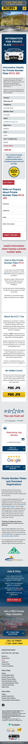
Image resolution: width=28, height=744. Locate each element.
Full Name (6, 204)
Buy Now (7, 182)
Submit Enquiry (11, 235)
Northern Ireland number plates (14, 505)
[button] (24, 8)
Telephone (6, 210)
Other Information (9, 224)
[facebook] (3, 704)
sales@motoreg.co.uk (11, 122)
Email (4, 217)
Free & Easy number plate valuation (14, 535)
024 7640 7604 (8, 534)
